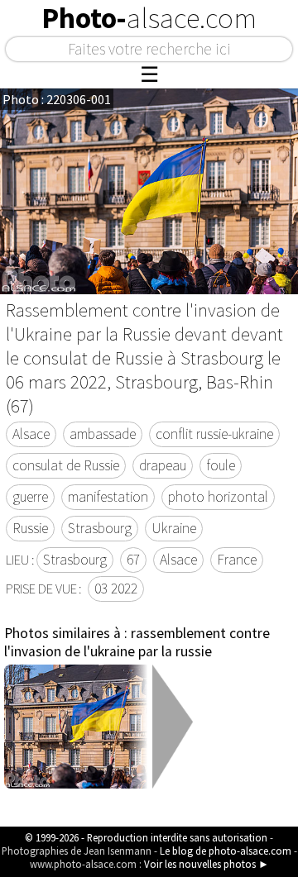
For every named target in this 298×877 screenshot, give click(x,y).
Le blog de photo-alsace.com (225, 850)
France (237, 560)
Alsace (31, 434)
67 (133, 560)
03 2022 (115, 588)
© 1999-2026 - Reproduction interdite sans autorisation (146, 837)
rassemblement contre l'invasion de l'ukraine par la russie (137, 642)
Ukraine (173, 528)
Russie (30, 528)
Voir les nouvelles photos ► (206, 863)
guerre (30, 497)
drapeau (162, 465)
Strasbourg (100, 528)
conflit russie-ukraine (214, 434)
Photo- (149, 18)
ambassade (103, 434)
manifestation (108, 497)
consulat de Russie (65, 465)
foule (220, 465)
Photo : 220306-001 (56, 99)
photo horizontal (218, 497)
